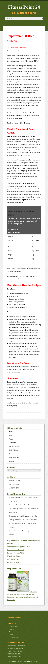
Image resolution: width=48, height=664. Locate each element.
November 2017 (14, 480)
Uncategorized (13, 637)
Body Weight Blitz (13, 559)
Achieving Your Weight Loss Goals (18, 547)
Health (11, 435)
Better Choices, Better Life (15, 550)
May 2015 (12, 484)
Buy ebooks (12, 454)
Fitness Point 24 (24, 7)
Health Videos (13, 450)
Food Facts (12, 443)
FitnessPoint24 (21, 661)
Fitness (11, 439)
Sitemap (11, 461)
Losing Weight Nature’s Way (16, 645)
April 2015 (12, 488)
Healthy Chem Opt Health (15, 651)
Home (11, 431)
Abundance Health (13, 562)
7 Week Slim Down (13, 556)
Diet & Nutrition (14, 446)
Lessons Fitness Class (14, 656)
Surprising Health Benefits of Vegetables (22, 505)
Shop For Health (14, 457)
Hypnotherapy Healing (14, 654)
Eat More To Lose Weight (15, 553)
